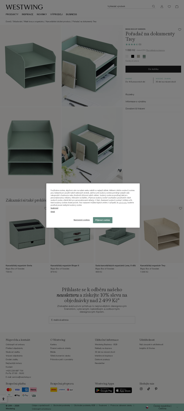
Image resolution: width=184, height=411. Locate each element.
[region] (93, 205)
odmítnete (123, 203)
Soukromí (54, 208)
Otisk (53, 212)
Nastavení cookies (82, 220)
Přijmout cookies (102, 220)
